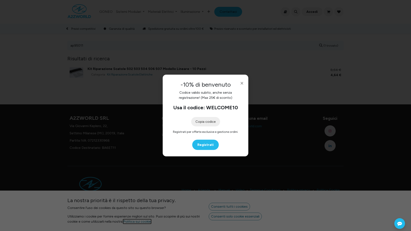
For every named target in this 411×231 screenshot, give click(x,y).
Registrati (205, 145)
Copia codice (205, 122)
